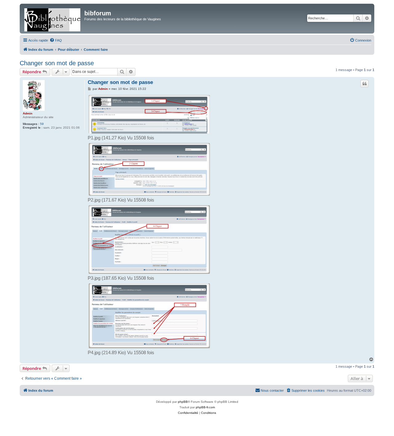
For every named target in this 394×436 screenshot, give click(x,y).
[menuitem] (56, 40)
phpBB (183, 401)
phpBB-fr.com (205, 407)
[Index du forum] (52, 18)
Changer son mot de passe (57, 63)
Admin (27, 113)
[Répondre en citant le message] (364, 83)
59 (42, 124)
